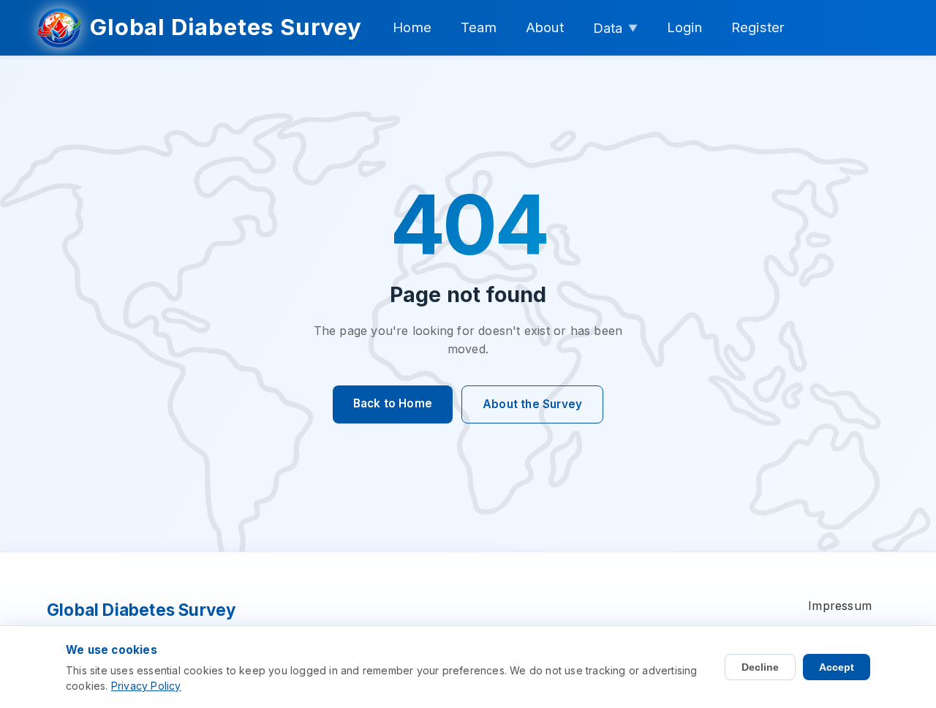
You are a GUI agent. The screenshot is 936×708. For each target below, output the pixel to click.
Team (479, 27)
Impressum (840, 605)
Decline (760, 667)
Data (615, 28)
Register (758, 27)
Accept (836, 667)
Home (412, 27)
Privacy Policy (146, 685)
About (545, 27)
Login (684, 27)
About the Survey (532, 404)
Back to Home (392, 403)
